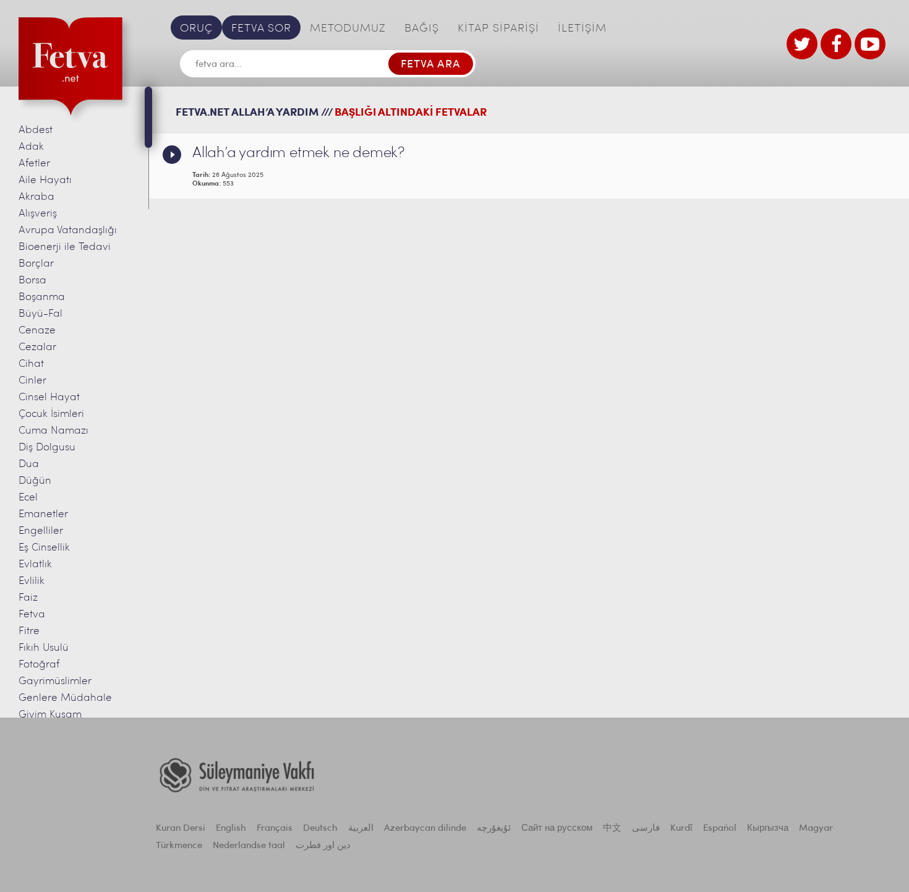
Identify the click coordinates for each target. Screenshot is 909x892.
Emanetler (43, 514)
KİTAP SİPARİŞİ (498, 29)
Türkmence (179, 846)
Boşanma (42, 297)
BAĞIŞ (421, 29)
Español (719, 828)
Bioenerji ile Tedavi (65, 247)
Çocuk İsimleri (51, 414)
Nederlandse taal (249, 846)
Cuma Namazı (53, 431)
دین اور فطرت (323, 846)
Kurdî (681, 828)
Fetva (32, 614)
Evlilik (32, 581)
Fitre (29, 631)
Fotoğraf (39, 664)
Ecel (28, 497)
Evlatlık (35, 564)
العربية (360, 828)
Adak (31, 147)
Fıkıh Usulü (44, 648)
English (231, 828)
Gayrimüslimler (55, 681)
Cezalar (37, 347)
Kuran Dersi (180, 828)
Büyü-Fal (40, 314)
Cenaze (37, 330)
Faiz (28, 598)
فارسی (646, 828)
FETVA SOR (261, 29)
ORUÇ (196, 29)
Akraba (36, 197)
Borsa (32, 280)
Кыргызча (767, 828)
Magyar (816, 828)
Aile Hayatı (45, 180)
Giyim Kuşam (50, 715)
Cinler (32, 380)
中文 (612, 828)
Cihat (31, 364)
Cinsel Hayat (49, 397)
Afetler (34, 163)
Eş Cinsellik (44, 547)
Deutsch (320, 828)
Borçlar (36, 264)
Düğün (35, 481)
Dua (29, 464)
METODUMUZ (348, 29)
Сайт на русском (556, 828)
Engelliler (41, 531)
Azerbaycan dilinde (425, 828)
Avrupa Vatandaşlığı (68, 230)
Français (274, 828)
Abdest (36, 130)
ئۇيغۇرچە (494, 828)
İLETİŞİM (582, 29)
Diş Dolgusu (47, 447)
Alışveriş (38, 213)
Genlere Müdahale (65, 698)
